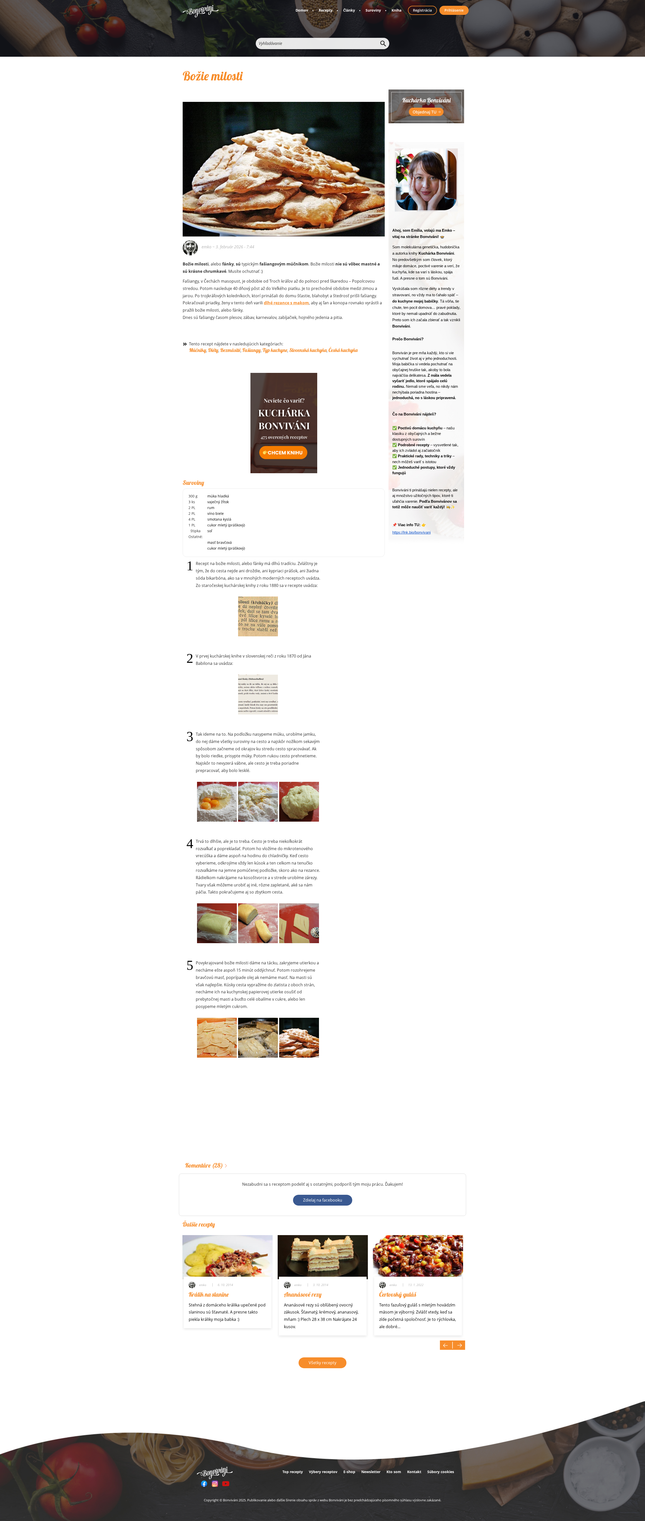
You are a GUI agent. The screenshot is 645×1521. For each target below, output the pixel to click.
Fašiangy (251, 350)
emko (206, 247)
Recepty (326, 10)
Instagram (214, 1483)
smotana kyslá (219, 519)
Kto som (393, 1471)
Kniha (396, 10)
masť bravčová (219, 542)
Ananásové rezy (302, 1294)
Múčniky (197, 350)
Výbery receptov (323, 1471)
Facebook (204, 1483)
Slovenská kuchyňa (308, 350)
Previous (446, 1345)
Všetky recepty (322, 1362)
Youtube (225, 1483)
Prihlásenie (454, 10)
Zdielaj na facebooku (322, 1200)
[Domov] (200, 11)
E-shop (349, 1471)
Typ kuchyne (275, 350)
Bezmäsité (230, 350)
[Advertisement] (284, 1117)
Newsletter (370, 1471)
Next (459, 1345)
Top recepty (292, 1471)
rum (210, 507)
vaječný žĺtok (218, 501)
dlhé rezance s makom (286, 303)
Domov (302, 10)
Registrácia (422, 10)
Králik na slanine (209, 1294)
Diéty (213, 350)
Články (349, 10)
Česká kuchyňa (343, 350)
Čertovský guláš (397, 1294)
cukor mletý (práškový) (226, 525)
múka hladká (218, 496)
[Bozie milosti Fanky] (284, 162)
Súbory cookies (440, 1471)
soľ (209, 530)
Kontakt (414, 1471)
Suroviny (373, 10)
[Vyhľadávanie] (383, 43)
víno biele (215, 513)
